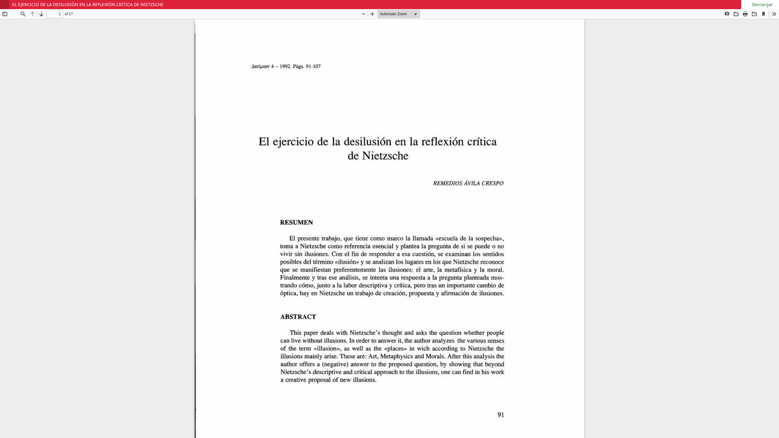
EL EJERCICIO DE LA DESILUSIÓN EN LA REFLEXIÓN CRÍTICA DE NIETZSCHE (87, 4)
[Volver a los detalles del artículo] (4, 4)
